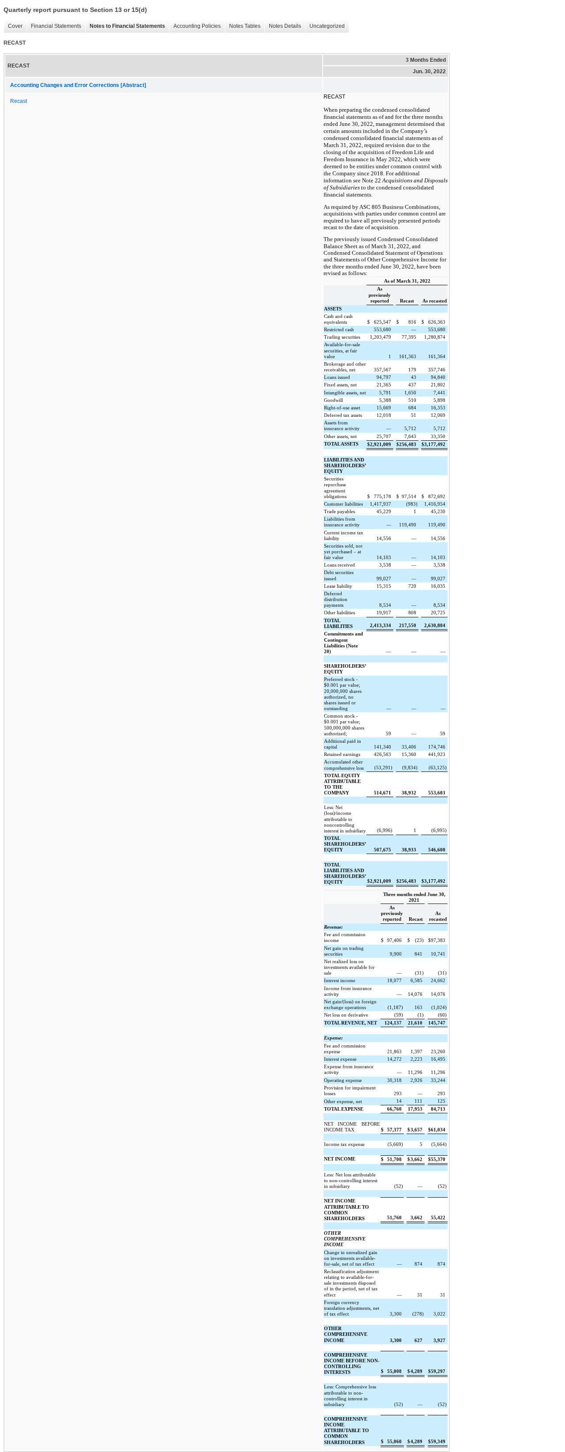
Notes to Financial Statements (125, 26)
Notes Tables (242, 26)
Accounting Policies (195, 26)
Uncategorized (325, 26)
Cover (13, 26)
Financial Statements (53, 26)
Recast (18, 101)
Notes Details (282, 26)
